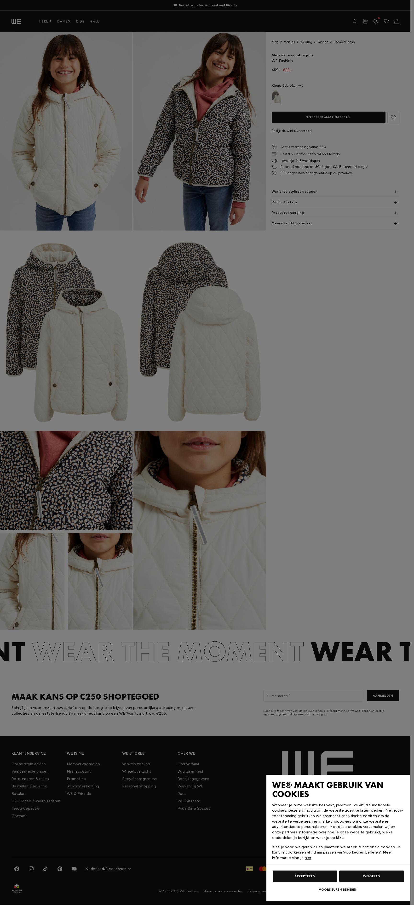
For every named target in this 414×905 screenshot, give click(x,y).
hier (308, 857)
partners (289, 832)
